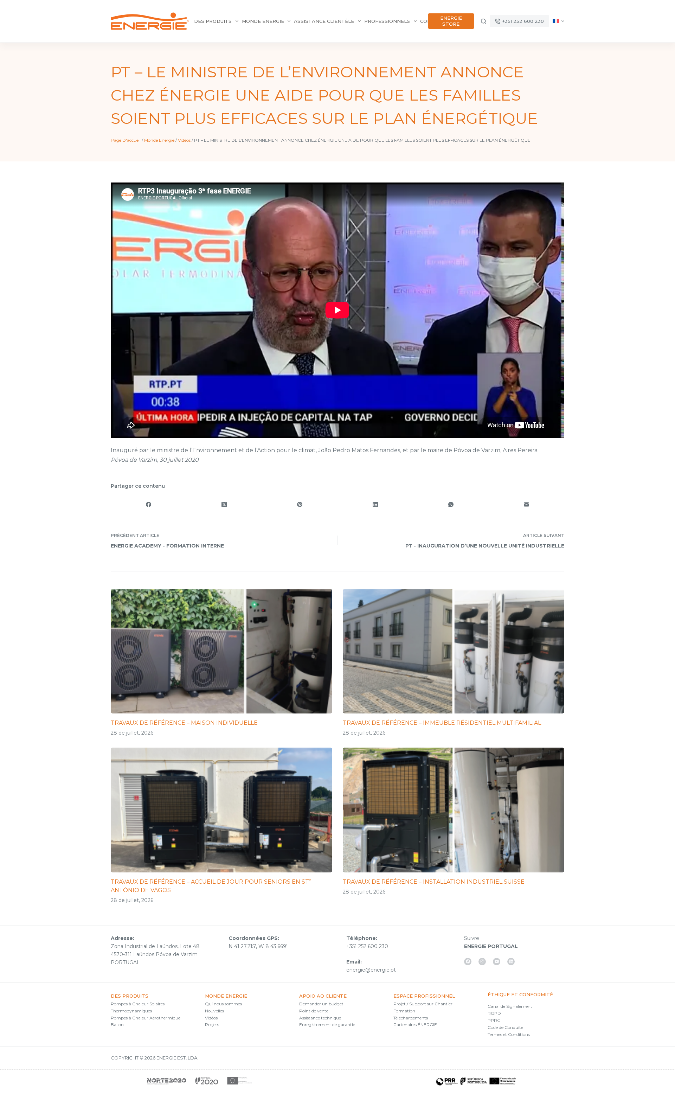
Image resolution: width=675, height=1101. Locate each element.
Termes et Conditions (509, 1034)
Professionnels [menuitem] (387, 21)
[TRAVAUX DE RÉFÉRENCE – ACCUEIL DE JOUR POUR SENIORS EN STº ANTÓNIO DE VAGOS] (221, 810)
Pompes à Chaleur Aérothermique (145, 1017)
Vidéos (184, 140)
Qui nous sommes (223, 1003)
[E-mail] (526, 504)
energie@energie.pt (371, 970)
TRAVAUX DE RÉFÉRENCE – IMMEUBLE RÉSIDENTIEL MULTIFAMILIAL (442, 722)
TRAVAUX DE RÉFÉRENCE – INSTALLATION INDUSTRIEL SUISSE (434, 881)
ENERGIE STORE (451, 21)
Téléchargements (410, 1017)
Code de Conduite (505, 1027)
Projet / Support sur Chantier (422, 1003)
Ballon (117, 1024)
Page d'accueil (126, 140)
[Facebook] (148, 504)
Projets (212, 1024)
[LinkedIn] (375, 504)
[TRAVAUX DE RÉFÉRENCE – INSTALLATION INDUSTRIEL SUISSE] (453, 810)
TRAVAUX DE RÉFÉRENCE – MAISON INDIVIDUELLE (184, 722)
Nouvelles (214, 1010)
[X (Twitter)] (224, 504)
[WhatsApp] (451, 504)
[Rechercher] (483, 21)
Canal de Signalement (510, 1006)
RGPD (494, 1013)
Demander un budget (321, 1003)
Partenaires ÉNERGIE (415, 1024)
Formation (404, 1010)
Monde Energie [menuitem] (263, 21)
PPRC (494, 1020)
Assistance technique (320, 1017)
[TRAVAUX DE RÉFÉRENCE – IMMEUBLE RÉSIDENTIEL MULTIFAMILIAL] (453, 651)
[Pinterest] (300, 504)
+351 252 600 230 (523, 21)
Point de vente (313, 1010)
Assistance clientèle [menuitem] (324, 21)
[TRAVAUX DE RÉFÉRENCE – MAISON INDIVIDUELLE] (221, 651)
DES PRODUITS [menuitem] (213, 21)
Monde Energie (159, 140)
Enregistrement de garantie (327, 1024)
